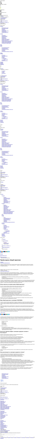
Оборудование (4, 31)
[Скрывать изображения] (0, 11)
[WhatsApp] (6, 251)
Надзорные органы (5, 60)
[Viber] (5, 251)
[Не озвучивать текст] (0, 14)
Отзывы (3, 57)
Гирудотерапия (2, 417)
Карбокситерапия (2, 416)
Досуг (1, 46)
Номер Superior (4, 94)
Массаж (1, 414)
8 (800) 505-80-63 (4, 17)
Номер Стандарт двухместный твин (7, 40)
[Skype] (8, 251)
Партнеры (3, 56)
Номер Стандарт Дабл (5, 143)
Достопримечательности (5, 47)
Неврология (2, 413)
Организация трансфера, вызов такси (7, 51)
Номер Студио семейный (5, 39)
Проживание (2, 399)
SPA (1, 44)
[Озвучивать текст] (0, 13)
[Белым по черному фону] (0, 6)
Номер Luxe (4, 37)
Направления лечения (5, 88)
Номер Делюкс (4, 38)
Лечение (1, 26)
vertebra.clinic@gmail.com (4, 78)
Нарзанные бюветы (5, 48)
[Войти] (0, 66)
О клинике (3, 55)
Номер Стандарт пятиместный (6, 42)
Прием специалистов (5, 32)
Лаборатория (4, 133)
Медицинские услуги (5, 27)
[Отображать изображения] (0, 10)
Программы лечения (5, 28)
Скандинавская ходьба (5, 49)
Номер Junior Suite (4, 36)
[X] (4, 251)
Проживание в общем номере (6, 146)
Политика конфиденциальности (5, 430)
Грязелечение (2, 411)
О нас (1, 418)
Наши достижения (4, 159)
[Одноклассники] (2, 251)
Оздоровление (2, 409)
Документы (2, 64)
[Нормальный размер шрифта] (0, 2)
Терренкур (3, 153)
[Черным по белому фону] (0, 5)
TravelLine (1, 262)
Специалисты (4, 58)
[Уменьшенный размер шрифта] (0, 1)
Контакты (1, 63)
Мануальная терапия (3, 412)
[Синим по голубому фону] (0, 7)
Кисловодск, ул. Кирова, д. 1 (4, 22)
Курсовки (3, 29)
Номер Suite (4, 35)
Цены (1, 45)
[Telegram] (9, 251)
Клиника (1, 53)
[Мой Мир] (3, 251)
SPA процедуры (2, 415)
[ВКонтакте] (0, 251)
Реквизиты (3, 59)
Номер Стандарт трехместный (6, 41)
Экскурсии (3, 50)
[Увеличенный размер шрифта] (1, 3)
